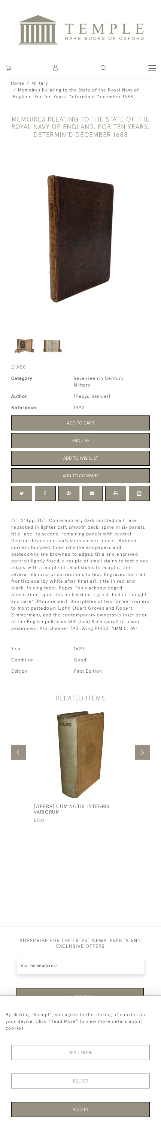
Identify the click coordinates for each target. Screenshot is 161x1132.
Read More (80, 1052)
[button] (56, 68)
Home (17, 83)
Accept (81, 1109)
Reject (80, 1081)
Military (39, 83)
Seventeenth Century (99, 378)
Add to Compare (81, 475)
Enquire (81, 440)
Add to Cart (80, 423)
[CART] (8, 68)
